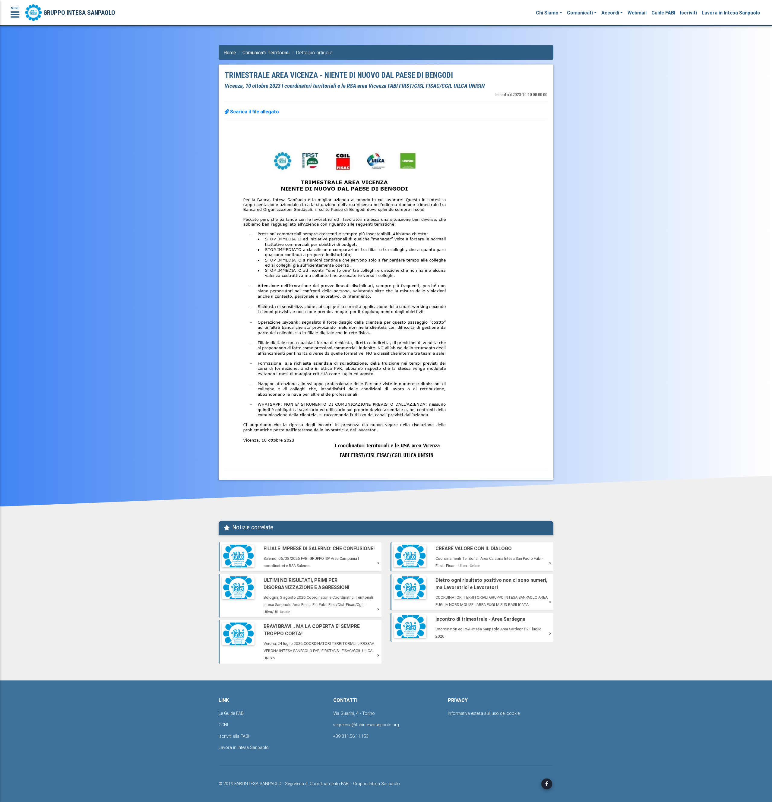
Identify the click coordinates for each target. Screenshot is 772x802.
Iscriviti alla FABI (234, 736)
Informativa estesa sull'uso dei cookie (484, 713)
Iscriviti (688, 13)
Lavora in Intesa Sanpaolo (731, 13)
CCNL (224, 725)
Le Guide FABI (232, 713)
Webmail (637, 13)
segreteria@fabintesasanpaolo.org (366, 725)
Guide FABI (663, 13)
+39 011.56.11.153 (351, 736)
